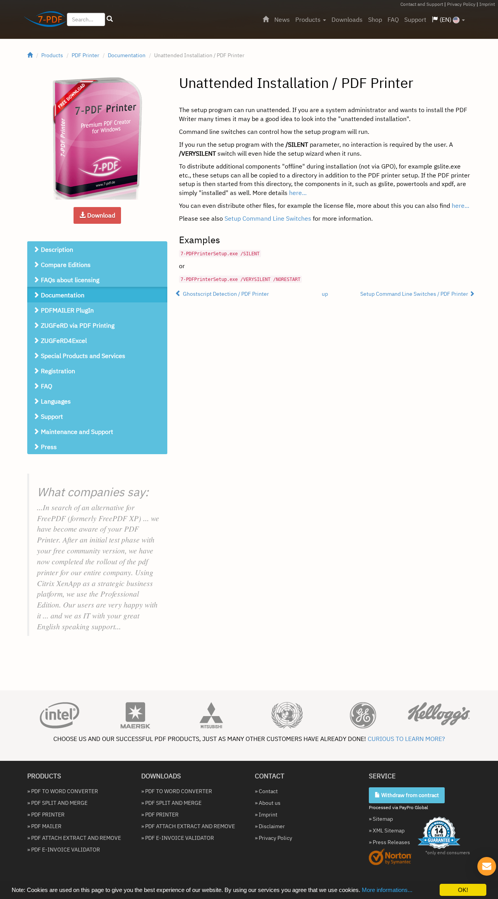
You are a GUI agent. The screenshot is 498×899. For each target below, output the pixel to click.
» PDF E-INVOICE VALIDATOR (63, 849)
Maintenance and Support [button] (76, 431)
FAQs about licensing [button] (69, 280)
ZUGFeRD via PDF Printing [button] (76, 325)
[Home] (266, 19)
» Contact (266, 791)
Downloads (347, 19)
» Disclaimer (270, 826)
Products (308, 19)
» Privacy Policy (273, 837)
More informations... (387, 890)
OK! (463, 890)
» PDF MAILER (44, 826)
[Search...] (110, 19)
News (282, 19)
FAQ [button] (45, 386)
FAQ (393, 19)
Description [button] (56, 249)
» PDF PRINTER (46, 814)
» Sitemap (381, 818)
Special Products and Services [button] (82, 356)
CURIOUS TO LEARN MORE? (406, 739)
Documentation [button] (61, 295)
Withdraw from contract (409, 795)
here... (298, 193)
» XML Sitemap (387, 830)
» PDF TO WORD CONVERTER (62, 791)
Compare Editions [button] (65, 265)
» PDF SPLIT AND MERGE (57, 802)
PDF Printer (85, 55)
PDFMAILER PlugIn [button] (66, 310)
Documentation (127, 55)
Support (415, 19)
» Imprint (266, 814)
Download (100, 215)
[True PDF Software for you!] (42, 20)
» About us (268, 802)
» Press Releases (389, 842)
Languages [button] (55, 401)
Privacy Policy (461, 4)
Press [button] (48, 447)
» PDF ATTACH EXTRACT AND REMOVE (74, 837)
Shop (375, 19)
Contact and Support (421, 4)
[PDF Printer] (97, 138)
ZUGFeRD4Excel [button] (63, 340)
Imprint (487, 4)
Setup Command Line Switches (267, 218)
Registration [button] (57, 371)
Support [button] (51, 416)
